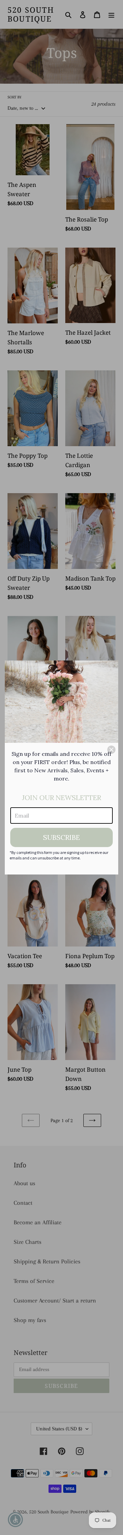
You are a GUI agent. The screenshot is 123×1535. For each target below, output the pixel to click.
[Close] (111, 750)
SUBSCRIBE (61, 837)
